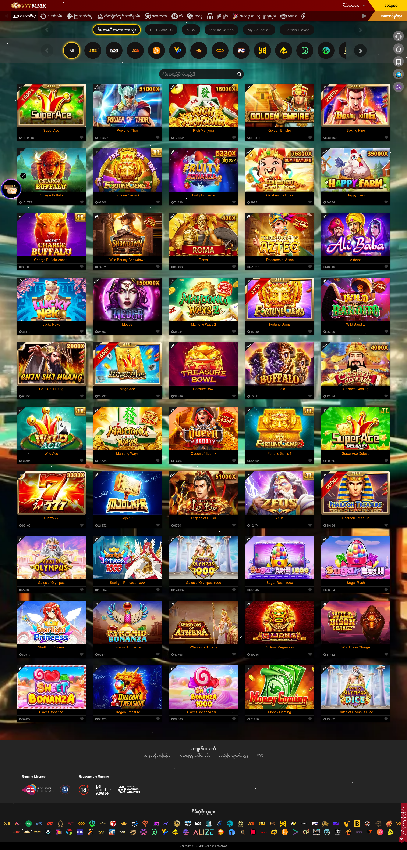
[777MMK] (29, 5)
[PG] (114, 50)
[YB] (262, 50)
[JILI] (92, 50)
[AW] (283, 50)
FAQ (260, 755)
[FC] (241, 50)
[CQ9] (220, 50)
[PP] (156, 50)
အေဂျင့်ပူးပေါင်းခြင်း (195, 755)
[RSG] (198, 50)
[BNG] (304, 50)
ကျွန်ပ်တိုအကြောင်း (158, 755)
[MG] (326, 50)
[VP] (177, 50)
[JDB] (135, 50)
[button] (6, 16)
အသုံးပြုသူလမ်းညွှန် (233, 755)
